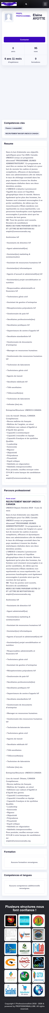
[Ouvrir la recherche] (26, 4)
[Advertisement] (24, 93)
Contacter (24, 40)
